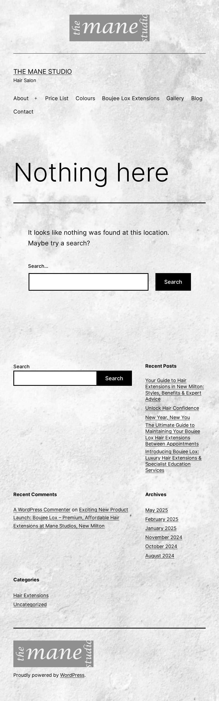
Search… (38, 266)
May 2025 (156, 510)
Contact (23, 111)
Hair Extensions (31, 595)
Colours (85, 98)
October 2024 (161, 546)
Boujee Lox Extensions (130, 98)
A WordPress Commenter (42, 509)
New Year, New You (167, 417)
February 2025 (161, 519)
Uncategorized (30, 604)
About (21, 98)
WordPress (72, 675)
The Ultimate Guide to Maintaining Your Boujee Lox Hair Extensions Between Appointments (172, 434)
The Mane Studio (42, 71)
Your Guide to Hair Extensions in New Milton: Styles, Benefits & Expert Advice (174, 390)
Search (21, 366)
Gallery (175, 98)
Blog (196, 98)
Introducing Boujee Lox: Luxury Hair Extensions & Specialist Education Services (173, 461)
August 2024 (159, 555)
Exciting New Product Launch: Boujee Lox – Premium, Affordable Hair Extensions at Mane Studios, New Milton (70, 518)
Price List (56, 98)
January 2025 (161, 528)
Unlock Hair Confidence (172, 408)
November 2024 (163, 537)
